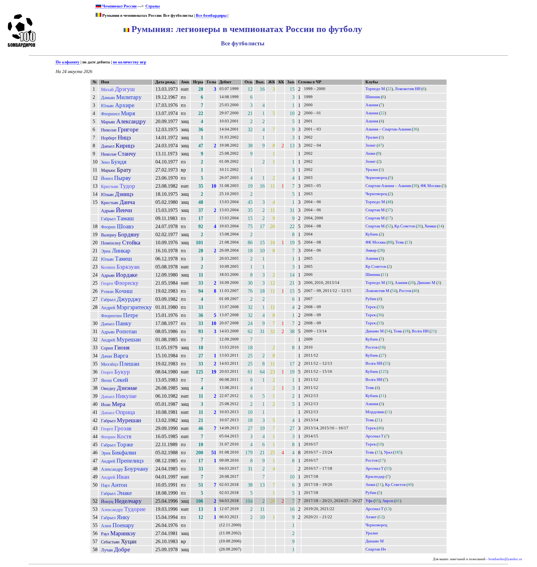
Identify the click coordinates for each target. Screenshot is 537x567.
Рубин (370, 299)
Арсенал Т (374, 436)
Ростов (405, 291)
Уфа (369, 501)
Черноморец (376, 178)
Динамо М (426, 283)
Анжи (370, 153)
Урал (388, 452)
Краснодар (375, 476)
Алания (371, 105)
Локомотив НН (407, 89)
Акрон (387, 501)
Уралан (371, 137)
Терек (370, 307)
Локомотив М (377, 291)
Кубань (371, 234)
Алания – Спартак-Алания (388, 129)
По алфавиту (68, 62)
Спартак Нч (375, 549)
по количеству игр (129, 62)
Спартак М (375, 210)
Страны (152, 6)
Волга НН (420, 331)
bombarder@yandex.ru (505, 559)
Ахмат (371, 517)
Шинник (372, 97)
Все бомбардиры (211, 15)
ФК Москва (430, 186)
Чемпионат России (118, 6)
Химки (430, 226)
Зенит (370, 145)
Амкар (371, 250)
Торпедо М (375, 89)
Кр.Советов (404, 226)
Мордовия (374, 412)
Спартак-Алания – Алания (388, 186)
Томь (399, 242)
